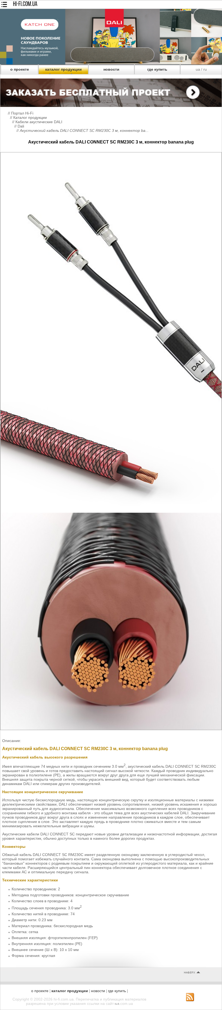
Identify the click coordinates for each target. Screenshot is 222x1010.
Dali (21, 126)
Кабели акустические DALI (38, 122)
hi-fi (117, 1003)
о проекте (19, 69)
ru (205, 69)
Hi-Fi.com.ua (25, 4)
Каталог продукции (30, 117)
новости (111, 69)
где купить (157, 69)
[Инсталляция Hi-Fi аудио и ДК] (111, 91)
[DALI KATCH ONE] (111, 63)
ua (198, 69)
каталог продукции (63, 69)
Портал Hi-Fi (22, 113)
